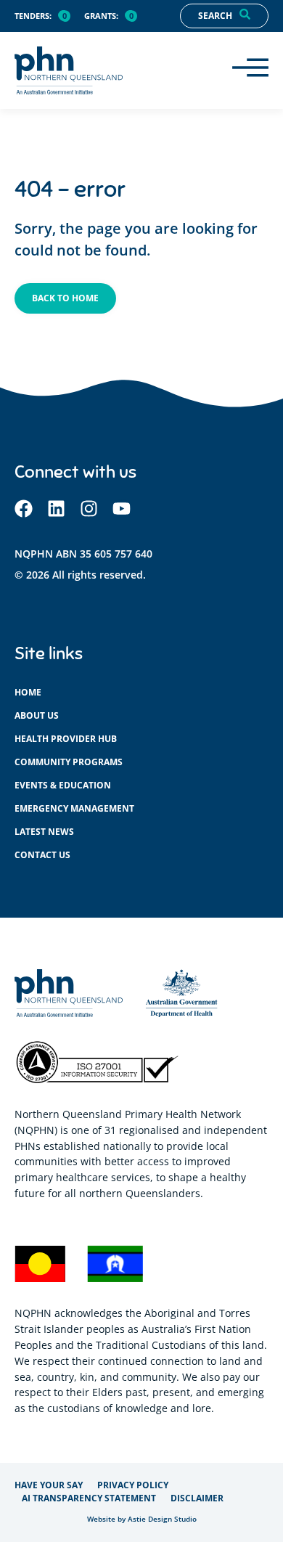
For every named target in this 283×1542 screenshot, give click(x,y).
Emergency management (74, 808)
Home (28, 692)
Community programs (69, 762)
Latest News (44, 831)
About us (37, 715)
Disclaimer (197, 1498)
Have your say (49, 1485)
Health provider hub (66, 739)
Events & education (63, 785)
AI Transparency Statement (89, 1498)
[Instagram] (89, 508)
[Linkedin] (56, 508)
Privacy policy (132, 1485)
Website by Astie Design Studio (142, 1519)
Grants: (101, 16)
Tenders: (33, 16)
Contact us (42, 855)
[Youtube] (121, 508)
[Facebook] (24, 508)
